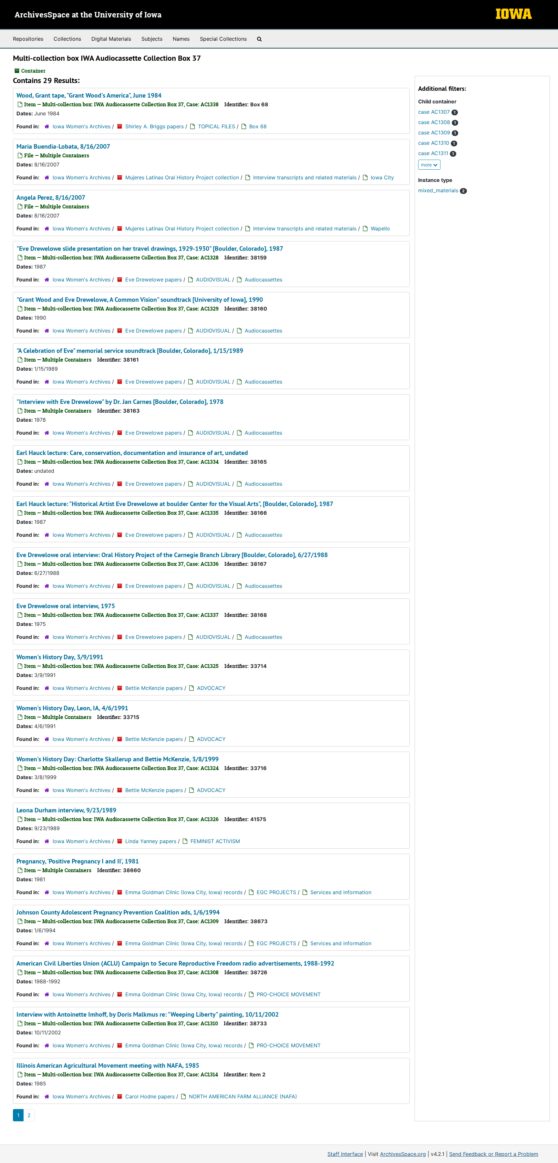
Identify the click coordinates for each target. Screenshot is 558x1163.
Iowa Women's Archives (81, 126)
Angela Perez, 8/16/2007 (50, 197)
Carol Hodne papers (150, 1096)
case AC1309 (437, 132)
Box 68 (258, 126)
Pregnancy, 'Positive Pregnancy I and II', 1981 (77, 861)
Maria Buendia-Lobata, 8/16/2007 (63, 146)
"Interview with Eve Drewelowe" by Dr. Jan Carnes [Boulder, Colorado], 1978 (119, 401)
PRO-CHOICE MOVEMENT (289, 994)
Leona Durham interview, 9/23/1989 (66, 810)
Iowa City (382, 177)
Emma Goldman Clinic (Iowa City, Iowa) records (184, 892)
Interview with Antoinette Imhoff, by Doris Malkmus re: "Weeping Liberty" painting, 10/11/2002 (147, 1014)
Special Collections (223, 39)
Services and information (340, 892)
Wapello (380, 228)
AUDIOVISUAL (213, 279)
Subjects (151, 39)
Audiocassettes (263, 279)
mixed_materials (441, 190)
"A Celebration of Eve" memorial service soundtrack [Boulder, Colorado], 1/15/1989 (129, 350)
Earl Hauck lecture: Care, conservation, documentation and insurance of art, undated (132, 453)
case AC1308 (437, 122)
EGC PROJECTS (276, 892)
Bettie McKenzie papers (154, 688)
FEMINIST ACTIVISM (215, 841)
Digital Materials (111, 39)
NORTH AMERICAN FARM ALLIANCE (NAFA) (243, 1096)
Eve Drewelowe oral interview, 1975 (65, 606)
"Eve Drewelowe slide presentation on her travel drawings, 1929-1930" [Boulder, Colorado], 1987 (149, 248)
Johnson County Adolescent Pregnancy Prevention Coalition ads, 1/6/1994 (118, 912)
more (427, 164)
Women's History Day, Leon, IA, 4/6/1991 (72, 708)
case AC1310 (436, 143)
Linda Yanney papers (150, 841)
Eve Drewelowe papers (153, 279)
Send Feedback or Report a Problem (493, 1154)
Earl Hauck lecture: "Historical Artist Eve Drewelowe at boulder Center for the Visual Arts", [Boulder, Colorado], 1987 (174, 504)
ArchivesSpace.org (403, 1154)
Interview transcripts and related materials (304, 177)
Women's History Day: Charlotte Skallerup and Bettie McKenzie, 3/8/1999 (117, 759)
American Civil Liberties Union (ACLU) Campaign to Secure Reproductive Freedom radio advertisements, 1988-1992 (175, 963)
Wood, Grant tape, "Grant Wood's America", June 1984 (88, 95)
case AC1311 (436, 153)
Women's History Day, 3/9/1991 (59, 657)
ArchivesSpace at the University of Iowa (88, 15)
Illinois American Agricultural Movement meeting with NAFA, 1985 (107, 1065)
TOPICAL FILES (216, 126)
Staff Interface (345, 1154)
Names (181, 39)
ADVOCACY (211, 688)
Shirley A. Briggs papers (154, 126)
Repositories (28, 39)
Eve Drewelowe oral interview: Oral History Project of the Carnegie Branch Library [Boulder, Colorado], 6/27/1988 (172, 555)
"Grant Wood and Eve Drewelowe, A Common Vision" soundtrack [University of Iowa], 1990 (139, 299)
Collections (67, 39)
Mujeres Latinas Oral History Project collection (182, 177)
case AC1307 (437, 112)
